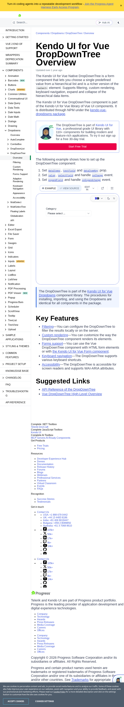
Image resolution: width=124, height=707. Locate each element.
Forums (41, 469)
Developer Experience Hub (51, 458)
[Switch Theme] (118, 22)
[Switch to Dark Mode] (108, 198)
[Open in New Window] (102, 188)
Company (42, 614)
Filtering (17, 162)
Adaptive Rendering (18, 180)
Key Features (57, 318)
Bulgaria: (57, 523)
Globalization (16, 216)
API (12, 220)
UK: (55, 517)
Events (40, 486)
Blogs (40, 472)
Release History (45, 467)
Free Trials (43, 445)
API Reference (16, 402)
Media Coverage (46, 625)
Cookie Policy (59, 691)
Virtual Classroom (46, 483)
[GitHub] (45, 550)
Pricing (41, 448)
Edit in (87, 188)
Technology (43, 616)
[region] (62, 694)
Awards (41, 619)
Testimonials (44, 501)
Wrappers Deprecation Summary (14, 59)
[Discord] (45, 554)
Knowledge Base (17, 371)
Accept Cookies (16, 701)
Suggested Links (63, 381)
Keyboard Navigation (18, 187)
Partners (41, 480)
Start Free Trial (77, 146)
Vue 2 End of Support (14, 46)
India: (56, 520)
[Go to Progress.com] (41, 594)
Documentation (45, 464)
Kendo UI (36, 432)
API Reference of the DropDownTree (68, 389)
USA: (55, 514)
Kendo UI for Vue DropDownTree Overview (72, 54)
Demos (41, 461)
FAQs (40, 488)
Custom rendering (55, 335)
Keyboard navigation (57, 356)
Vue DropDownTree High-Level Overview (72, 394)
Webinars (42, 475)
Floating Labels (17, 211)
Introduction (15, 30)
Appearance (19, 193)
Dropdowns (57, 33)
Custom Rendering (18, 168)
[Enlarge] (112, 188)
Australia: (57, 525)
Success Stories (45, 499)
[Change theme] (98, 198)
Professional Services (48, 478)
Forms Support (20, 174)
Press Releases (45, 622)
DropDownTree (74, 33)
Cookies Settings (44, 701)
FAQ (8, 384)
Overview (15, 135)
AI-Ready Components (58, 438)
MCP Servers (38, 438)
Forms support (52, 343)
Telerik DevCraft (39, 427)
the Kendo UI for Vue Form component (80, 351)
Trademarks (80, 680)
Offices (40, 630)
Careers (41, 627)
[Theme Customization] (114, 198)
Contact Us (43, 512)
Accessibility (19, 197)
